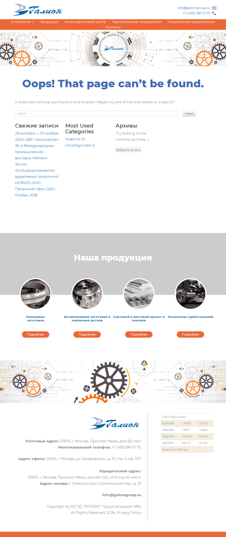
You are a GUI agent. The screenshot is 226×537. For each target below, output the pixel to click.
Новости (72, 139)
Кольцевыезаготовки (35, 318)
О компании (21, 22)
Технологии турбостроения (190, 317)
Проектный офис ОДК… (35, 189)
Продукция (49, 22)
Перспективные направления (137, 22)
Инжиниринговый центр (85, 22)
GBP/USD (168, 430)
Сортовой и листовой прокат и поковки (139, 318)
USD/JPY (167, 443)
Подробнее (35, 334)
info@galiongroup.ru (193, 8)
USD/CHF (168, 436)
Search (189, 113)
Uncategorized (78, 145)
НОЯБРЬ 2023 (28, 183)
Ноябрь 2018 (26, 195)
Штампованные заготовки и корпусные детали (87, 318)
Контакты (113, 27)
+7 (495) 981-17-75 (196, 13)
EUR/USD (168, 423)
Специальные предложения (191, 22)
